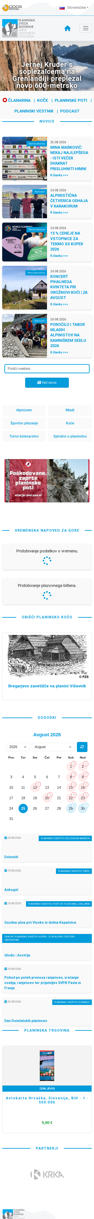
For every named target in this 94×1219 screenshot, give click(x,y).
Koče (42, 100)
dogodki (47, 718)
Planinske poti (71, 100)
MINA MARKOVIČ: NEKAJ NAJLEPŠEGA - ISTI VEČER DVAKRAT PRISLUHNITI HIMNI (69, 158)
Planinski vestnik (34, 111)
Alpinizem (24, 410)
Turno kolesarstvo (24, 436)
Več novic (49, 382)
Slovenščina (76, 7)
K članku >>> (59, 175)
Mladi (70, 410)
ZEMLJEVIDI (47, 1088)
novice (47, 121)
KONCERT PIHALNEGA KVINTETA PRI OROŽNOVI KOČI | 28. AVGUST (69, 287)
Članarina (19, 100)
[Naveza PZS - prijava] (14, 7)
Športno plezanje (24, 423)
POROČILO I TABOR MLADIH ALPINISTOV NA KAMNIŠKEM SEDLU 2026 (68, 335)
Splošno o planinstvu (70, 436)
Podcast (70, 111)
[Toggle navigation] (86, 28)
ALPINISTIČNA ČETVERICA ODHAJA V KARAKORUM (69, 200)
